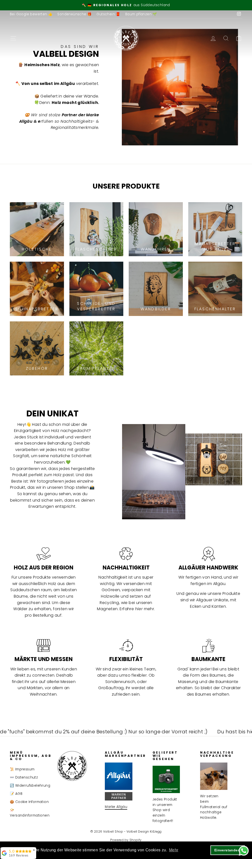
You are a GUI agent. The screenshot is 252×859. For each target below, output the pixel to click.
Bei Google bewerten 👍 (31, 14)
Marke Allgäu (116, 806)
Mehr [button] (173, 850)
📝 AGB (16, 793)
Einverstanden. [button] (227, 850)
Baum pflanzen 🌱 (141, 14)
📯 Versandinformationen (29, 813)
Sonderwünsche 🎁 (74, 14)
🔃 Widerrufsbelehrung (30, 785)
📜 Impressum (22, 769)
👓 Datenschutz (24, 777)
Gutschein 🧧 (108, 14)
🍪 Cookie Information (29, 802)
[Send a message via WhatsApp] (244, 851)
